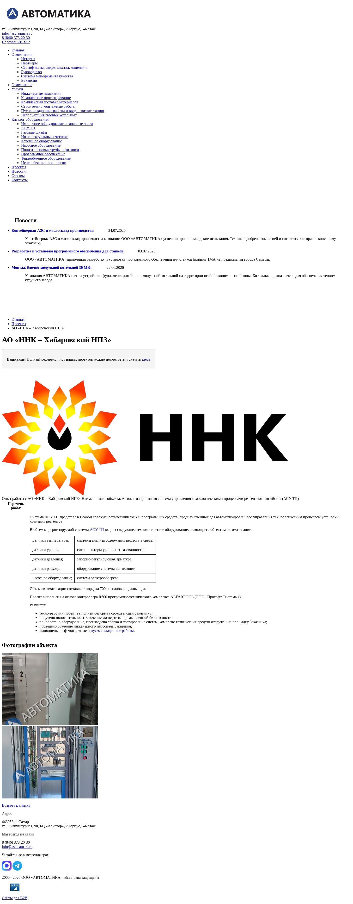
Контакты (20, 180)
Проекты (19, 167)
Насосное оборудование (41, 145)
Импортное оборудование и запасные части (57, 124)
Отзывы (18, 176)
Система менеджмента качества (47, 76)
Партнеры (29, 63)
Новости (19, 171)
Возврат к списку (16, 805)
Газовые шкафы (34, 132)
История (28, 59)
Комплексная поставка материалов (49, 102)
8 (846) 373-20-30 (16, 38)
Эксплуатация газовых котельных (49, 115)
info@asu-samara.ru (17, 33)
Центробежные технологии (43, 163)
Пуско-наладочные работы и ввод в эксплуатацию (62, 111)
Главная (18, 50)
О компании (22, 54)
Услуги (17, 89)
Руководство (31, 72)
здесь (146, 359)
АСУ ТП (28, 128)
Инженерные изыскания (41, 93)
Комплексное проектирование (46, 98)
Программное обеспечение (43, 154)
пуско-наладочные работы (112, 630)
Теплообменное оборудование (46, 158)
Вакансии (29, 80)
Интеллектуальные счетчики (44, 137)
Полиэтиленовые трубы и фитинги (50, 150)
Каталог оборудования (30, 119)
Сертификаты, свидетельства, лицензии (54, 67)
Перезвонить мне (16, 42)
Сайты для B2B (14, 898)
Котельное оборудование (41, 141)
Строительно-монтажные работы (48, 106)
